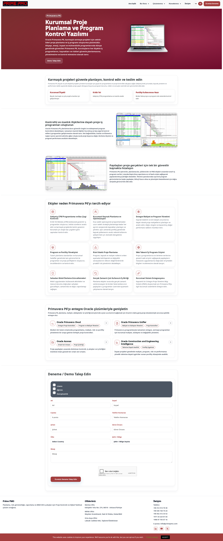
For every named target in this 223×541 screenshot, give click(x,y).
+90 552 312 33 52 (160, 514)
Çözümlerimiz (158, 4)
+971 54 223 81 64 (160, 517)
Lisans (59, 386)
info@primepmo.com (168, 524)
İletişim (188, 4)
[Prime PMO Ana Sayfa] (15, 3)
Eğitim (60, 390)
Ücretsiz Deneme (211, 4)
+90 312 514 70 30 (160, 508)
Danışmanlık (62, 394)
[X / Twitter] (167, 528)
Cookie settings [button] (152, 537)
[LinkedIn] (155, 528)
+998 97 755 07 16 (160, 520)
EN (196, 4)
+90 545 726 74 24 (160, 511)
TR (200, 4)
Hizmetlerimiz (174, 4)
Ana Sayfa (132, 4)
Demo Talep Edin (54, 61)
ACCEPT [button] (165, 537)
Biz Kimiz (143, 4)
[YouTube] (161, 528)
